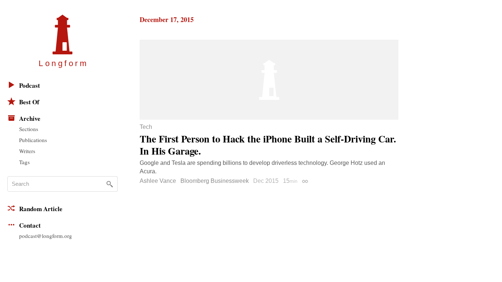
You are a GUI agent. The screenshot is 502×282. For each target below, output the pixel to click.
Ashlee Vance (158, 181)
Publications (33, 140)
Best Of (29, 101)
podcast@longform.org (45, 235)
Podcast (29, 85)
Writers (27, 151)
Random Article (40, 208)
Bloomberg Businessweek (214, 181)
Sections (28, 129)
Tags (24, 162)
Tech (146, 127)
